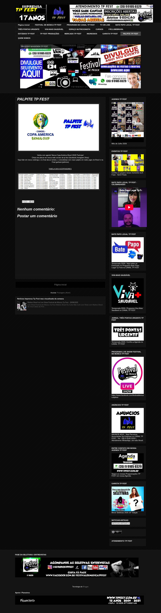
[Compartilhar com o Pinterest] (33, 201)
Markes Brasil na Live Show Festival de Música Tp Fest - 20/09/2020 (53, 302)
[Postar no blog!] (25, 201)
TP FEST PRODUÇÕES (49, 34)
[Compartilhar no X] (28, 201)
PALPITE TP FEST (130, 34)
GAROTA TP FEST (110, 34)
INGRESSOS (92, 34)
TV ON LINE (105, 25)
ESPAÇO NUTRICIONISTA (79, 29)
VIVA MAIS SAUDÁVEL (54, 29)
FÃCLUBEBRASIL (116, 29)
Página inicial (24, 25)
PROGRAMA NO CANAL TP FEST (81, 25)
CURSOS (99, 29)
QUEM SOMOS (24, 38)
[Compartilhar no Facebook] (30, 201)
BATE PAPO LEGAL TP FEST (127, 25)
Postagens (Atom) (63, 293)
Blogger (85, 587)
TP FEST (25, 10)
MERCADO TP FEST (73, 34)
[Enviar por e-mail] (23, 201)
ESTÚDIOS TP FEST (26, 34)
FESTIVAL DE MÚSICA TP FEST (48, 25)
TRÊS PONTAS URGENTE (28, 29)
